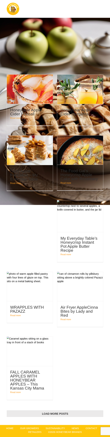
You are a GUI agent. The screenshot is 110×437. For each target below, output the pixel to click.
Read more (15, 118)
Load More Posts (55, 413)
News (75, 428)
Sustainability (55, 428)
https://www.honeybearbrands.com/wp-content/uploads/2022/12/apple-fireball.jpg (30, 89)
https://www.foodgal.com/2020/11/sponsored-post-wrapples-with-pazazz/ (30, 286)
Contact (91, 428)
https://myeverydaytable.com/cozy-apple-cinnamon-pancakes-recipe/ (30, 150)
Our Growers (29, 428)
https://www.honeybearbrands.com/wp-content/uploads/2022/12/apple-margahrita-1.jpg (80, 89)
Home (9, 428)
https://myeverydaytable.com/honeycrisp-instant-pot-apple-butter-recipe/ (80, 216)
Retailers (34, 432)
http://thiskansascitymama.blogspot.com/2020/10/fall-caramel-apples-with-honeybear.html (30, 351)
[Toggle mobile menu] (105, 8)
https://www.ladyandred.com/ (80, 286)
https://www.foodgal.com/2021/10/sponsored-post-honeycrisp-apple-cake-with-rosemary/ (80, 150)
